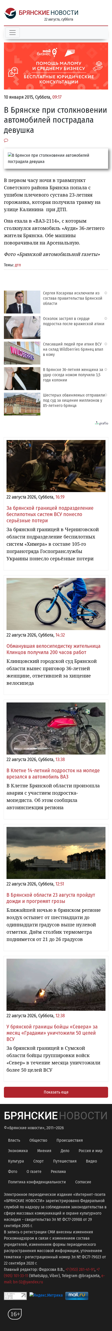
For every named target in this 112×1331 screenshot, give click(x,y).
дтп (18, 264)
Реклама (58, 1171)
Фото (12, 1171)
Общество (38, 1140)
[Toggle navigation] (12, 32)
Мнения (44, 1150)
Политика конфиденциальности (37, 1181)
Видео (91, 1161)
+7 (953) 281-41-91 (80, 1269)
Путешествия (65, 1161)
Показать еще (56, 1092)
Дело (65, 1150)
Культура (16, 1161)
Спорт (38, 1161)
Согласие (83, 1181)
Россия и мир (91, 1150)
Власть (14, 1140)
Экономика (18, 1150)
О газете (34, 1171)
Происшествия (70, 1140)
